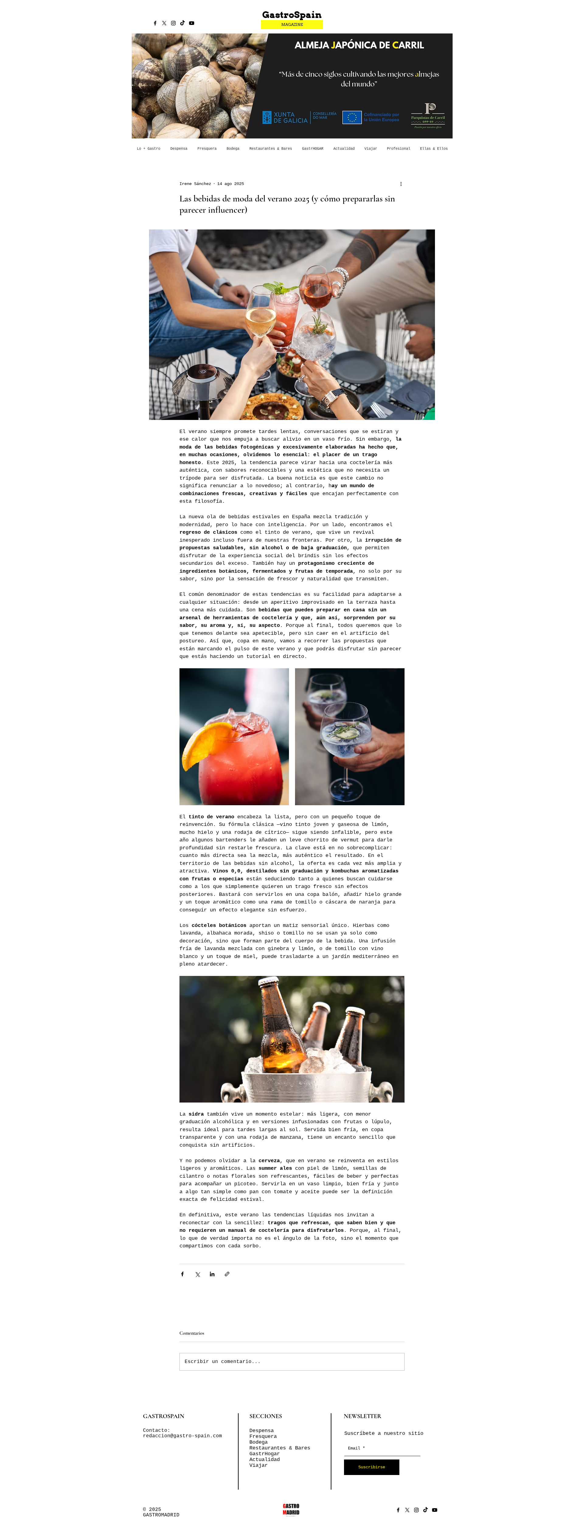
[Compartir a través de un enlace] (227, 1274)
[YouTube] (192, 23)
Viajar (258, 1465)
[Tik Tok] (182, 23)
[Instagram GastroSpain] (173, 23)
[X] (164, 23)
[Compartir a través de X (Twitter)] (197, 1274)
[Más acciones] (401, 183)
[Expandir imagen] (234, 736)
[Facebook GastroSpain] (155, 23)
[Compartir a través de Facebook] (182, 1274)
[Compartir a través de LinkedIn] (212, 1274)
